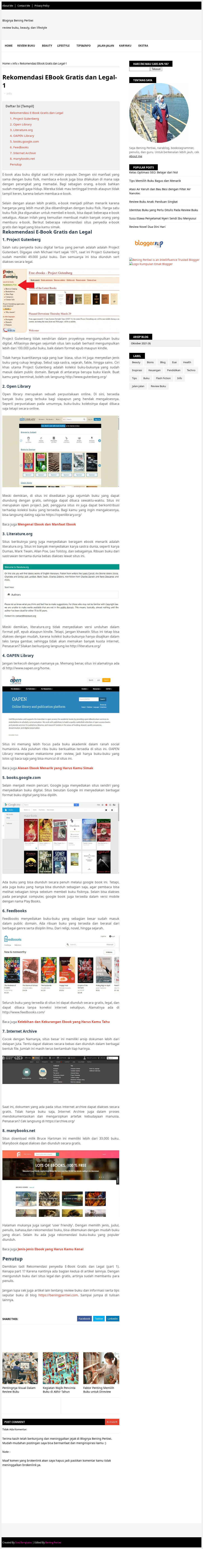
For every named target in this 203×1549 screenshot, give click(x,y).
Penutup (16, 164)
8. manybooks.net (22, 158)
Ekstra (143, 45)
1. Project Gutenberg (24, 118)
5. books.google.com (24, 141)
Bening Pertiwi (53, 1542)
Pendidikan (173, 370)
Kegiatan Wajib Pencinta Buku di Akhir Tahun (59, 1389)
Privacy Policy (41, 5)
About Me (7, 5)
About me (135, 156)
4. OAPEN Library (22, 136)
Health (187, 362)
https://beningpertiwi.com (58, 1295)
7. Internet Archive (23, 153)
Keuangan (154, 370)
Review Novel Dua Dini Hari (147, 227)
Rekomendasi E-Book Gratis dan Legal (36, 113)
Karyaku (125, 45)
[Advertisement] (74, 1338)
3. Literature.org (21, 130)
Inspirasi (137, 370)
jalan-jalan (138, 386)
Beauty (47, 45)
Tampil (27, 106)
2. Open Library (21, 124)
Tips (134, 378)
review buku (158, 386)
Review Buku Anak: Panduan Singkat (153, 202)
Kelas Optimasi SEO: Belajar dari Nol (153, 172)
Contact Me (23, 5)
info (14, 63)
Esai (174, 362)
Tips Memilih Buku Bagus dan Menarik (155, 181)
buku (146, 378)
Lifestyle (63, 45)
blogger (112, 1422)
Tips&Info (84, 45)
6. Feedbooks (19, 147)
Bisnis (150, 362)
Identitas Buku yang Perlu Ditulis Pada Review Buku (163, 210)
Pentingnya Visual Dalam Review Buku (18, 1389)
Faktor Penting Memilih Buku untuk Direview (98, 1389)
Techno (191, 370)
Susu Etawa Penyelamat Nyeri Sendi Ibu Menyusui (162, 218)
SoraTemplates (23, 1542)
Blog (163, 362)
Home (8, 45)
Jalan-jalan (106, 45)
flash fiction (163, 378)
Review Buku (26, 45)
